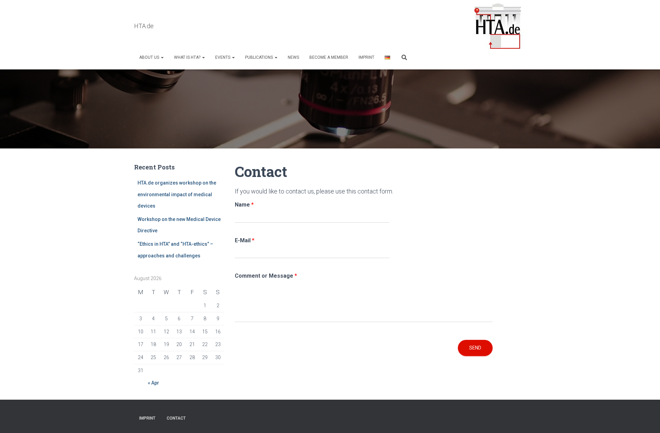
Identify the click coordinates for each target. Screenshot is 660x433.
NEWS (293, 57)
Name (244, 204)
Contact (176, 418)
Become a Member (328, 57)
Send (475, 348)
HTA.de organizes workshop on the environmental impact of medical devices (177, 194)
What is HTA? (187, 57)
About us (149, 57)
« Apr (153, 383)
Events (223, 57)
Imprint (366, 57)
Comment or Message (266, 276)
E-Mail (244, 240)
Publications (259, 57)
